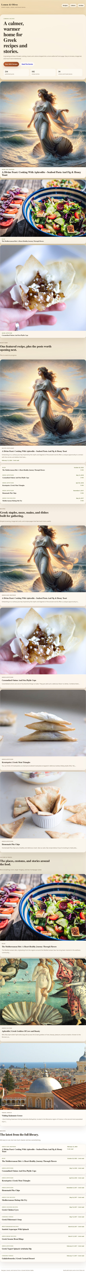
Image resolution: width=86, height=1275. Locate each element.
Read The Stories (27, 64)
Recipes (65, 5)
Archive (81, 5)
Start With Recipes (11, 64)
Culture (73, 5)
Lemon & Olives (9, 4)
